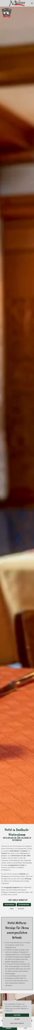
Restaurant (21, 909)
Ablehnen (17, 1019)
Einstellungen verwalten (17, 1023)
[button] (32, 3)
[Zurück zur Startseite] (17, 3)
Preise (25, 1028)
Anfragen (8, 1028)
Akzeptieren (17, 1015)
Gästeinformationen (23, 904)
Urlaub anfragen (9, 904)
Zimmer (12, 909)
